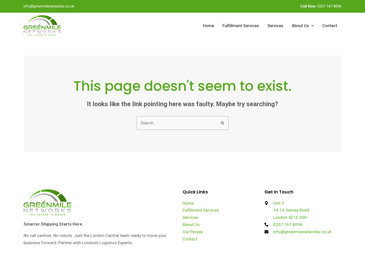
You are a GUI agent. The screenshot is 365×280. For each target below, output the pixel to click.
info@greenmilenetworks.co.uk (49, 6)
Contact (329, 25)
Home (208, 25)
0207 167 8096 (320, 6)
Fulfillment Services (240, 25)
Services (275, 25)
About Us (300, 25)
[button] (311, 26)
